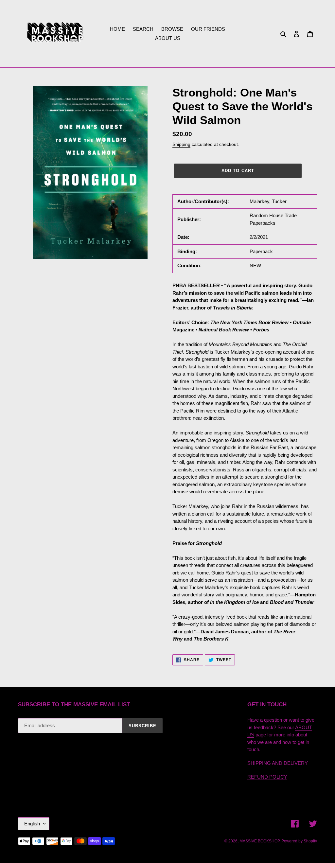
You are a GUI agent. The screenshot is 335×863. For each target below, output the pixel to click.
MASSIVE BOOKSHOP (259, 841)
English (32, 823)
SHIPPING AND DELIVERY (277, 763)
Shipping (181, 144)
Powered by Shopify (299, 841)
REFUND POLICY (267, 777)
